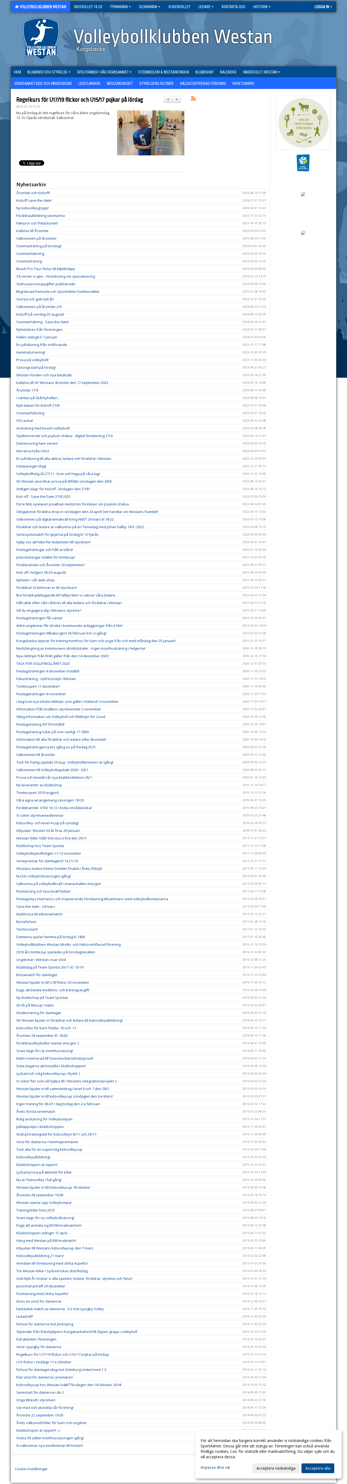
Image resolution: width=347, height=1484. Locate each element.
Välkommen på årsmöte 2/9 (39, 306)
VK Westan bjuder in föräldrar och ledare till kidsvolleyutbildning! (69, 1020)
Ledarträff (24, 1316)
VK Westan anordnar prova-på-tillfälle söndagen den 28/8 (63, 481)
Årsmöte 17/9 (27, 390)
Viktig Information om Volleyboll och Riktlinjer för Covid (60, 716)
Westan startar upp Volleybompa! (44, 1202)
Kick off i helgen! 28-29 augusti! (41, 572)
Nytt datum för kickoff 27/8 (37, 405)
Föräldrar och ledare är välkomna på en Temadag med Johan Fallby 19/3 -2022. (80, 526)
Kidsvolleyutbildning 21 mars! (40, 1255)
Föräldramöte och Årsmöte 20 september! (50, 564)
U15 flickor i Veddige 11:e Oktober (43, 1362)
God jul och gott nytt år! (35, 299)
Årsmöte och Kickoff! (33, 192)
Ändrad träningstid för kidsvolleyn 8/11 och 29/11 (56, 1134)
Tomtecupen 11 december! (38, 686)
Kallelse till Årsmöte (32, 230)
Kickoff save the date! (34, 200)
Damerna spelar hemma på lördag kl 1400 (50, 936)
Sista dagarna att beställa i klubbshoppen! (51, 1065)
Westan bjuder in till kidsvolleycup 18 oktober (53, 1187)
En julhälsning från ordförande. (42, 344)
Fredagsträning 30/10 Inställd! (40, 724)
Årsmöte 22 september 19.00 (39, 1415)
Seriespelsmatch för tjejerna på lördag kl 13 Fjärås (57, 534)
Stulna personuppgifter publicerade (45, 283)
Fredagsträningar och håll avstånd (44, 549)
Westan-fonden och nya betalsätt (44, 375)
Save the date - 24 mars (35, 906)
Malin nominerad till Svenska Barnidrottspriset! (54, 1058)
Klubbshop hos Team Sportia (40, 845)
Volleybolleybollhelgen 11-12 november (48, 853)
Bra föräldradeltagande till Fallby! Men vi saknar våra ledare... (66, 595)
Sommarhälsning (30, 253)
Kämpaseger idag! (31, 466)
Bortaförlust (26, 921)
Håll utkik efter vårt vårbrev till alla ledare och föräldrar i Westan (69, 602)
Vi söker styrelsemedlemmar (39, 815)
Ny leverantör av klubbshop (39, 785)
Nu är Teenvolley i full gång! (39, 1179)
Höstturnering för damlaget (38, 1012)
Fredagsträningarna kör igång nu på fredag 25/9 (55, 747)
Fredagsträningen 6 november (41, 693)
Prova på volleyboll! (32, 359)
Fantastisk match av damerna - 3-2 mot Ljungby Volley (60, 1308)
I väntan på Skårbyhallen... (38, 397)
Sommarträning (29, 261)
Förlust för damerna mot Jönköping (44, 1324)
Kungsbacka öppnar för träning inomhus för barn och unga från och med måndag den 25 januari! (96, 640)
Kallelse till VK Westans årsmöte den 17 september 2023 (62, 382)
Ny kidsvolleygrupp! (32, 208)
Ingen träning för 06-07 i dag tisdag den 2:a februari (58, 1103)
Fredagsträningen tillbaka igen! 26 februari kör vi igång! (61, 633)
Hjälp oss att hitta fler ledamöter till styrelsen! (53, 542)
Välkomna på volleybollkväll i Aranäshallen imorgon (58, 883)
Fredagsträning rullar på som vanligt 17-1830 (52, 731)
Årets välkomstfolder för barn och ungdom (51, 1422)
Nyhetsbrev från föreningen (39, 329)
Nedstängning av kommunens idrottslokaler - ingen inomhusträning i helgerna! (80, 648)
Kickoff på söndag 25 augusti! (40, 314)
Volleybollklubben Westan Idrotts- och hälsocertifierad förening (68, 944)
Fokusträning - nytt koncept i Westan (46, 678)
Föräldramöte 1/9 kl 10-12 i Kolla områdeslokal (54, 807)
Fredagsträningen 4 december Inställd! (47, 671)
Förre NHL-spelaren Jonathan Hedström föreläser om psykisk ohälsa (72, 504)
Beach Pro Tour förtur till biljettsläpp (45, 268)
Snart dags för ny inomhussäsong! (44, 1050)
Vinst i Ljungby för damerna (38, 1346)
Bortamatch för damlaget (36, 974)
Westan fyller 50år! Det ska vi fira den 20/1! (51, 838)
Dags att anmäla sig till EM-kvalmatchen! (49, 1225)
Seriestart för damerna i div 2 (40, 1392)
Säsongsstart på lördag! (36, 367)
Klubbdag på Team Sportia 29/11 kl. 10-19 (49, 967)
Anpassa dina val (215, 1467)
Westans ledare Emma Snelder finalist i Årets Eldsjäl (59, 868)
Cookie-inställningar (31, 1468)
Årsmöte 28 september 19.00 (39, 1195)
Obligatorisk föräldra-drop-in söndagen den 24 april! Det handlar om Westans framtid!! (87, 511)
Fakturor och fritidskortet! (37, 223)
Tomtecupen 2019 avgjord (37, 792)
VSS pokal (24, 420)
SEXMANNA (148, 7)
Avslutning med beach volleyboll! (43, 428)
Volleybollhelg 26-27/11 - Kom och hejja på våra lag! (58, 473)
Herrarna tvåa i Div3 (32, 450)
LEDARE (204, 7)
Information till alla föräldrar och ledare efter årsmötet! (61, 739)
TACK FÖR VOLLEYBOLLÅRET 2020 (43, 663)
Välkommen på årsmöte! (36, 238)
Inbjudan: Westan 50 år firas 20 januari (48, 830)
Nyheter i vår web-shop (35, 580)
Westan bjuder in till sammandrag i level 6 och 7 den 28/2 (62, 1088)
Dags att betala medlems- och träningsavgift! (52, 990)
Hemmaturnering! (30, 352)
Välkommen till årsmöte (35, 754)
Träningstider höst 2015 (35, 1210)
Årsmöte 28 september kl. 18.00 (42, 1035)
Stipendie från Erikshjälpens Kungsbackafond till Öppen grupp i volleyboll (76, 1331)
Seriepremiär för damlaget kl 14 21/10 (47, 860)
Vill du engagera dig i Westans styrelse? (48, 610)
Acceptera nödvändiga (275, 1468)
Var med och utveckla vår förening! (44, 1407)
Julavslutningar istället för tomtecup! (45, 557)
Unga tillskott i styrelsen (35, 1400)
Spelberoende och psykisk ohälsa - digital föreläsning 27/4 (64, 435)
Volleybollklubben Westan (42, 7)
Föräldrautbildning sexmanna (40, 215)
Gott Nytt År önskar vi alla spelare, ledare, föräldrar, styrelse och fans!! (74, 1278)
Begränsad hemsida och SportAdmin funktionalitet (57, 291)
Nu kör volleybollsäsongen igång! (43, 876)
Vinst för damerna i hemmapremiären (47, 1141)
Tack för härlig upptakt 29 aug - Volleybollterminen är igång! (64, 762)
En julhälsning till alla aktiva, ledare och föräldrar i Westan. (64, 458)
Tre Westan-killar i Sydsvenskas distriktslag (52, 1270)
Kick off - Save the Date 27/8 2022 (43, 496)
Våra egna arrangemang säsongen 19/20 (50, 800)
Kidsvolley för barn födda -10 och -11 (46, 1027)
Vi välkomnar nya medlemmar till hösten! (49, 1445)
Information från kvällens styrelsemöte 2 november (58, 709)
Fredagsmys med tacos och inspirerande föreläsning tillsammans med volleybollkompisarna (92, 898)
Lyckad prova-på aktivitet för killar (44, 1172)
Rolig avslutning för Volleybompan (44, 1119)
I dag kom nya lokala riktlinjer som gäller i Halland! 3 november (67, 701)
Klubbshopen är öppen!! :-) (38, 1430)
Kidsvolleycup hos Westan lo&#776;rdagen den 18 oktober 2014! (68, 1384)
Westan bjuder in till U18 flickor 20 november (52, 982)
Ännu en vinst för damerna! (38, 1301)
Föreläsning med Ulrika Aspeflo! (42, 1293)
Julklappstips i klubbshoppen (40, 1126)
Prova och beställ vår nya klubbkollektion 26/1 (54, 777)
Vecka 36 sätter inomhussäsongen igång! (50, 1437)
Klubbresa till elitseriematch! (39, 914)
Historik (260, 7)
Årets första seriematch (35, 1111)
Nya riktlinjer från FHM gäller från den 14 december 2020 (62, 655)
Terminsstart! (27, 929)
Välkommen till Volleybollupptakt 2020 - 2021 (52, 769)
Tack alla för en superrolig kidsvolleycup (49, 1149)
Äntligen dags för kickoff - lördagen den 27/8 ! (53, 488)
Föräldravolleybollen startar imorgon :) (47, 1043)
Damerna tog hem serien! (37, 443)
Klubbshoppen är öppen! (36, 1164)
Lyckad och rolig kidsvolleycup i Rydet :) (48, 1073)
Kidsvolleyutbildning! (33, 1157)
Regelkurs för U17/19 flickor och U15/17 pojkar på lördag (79, 100)
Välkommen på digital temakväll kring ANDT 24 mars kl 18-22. (65, 519)
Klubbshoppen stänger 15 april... (42, 1232)
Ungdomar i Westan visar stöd (41, 959)
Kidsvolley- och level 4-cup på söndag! (47, 822)
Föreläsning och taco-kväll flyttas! (43, 891)
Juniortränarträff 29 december (40, 1286)
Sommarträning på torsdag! (38, 245)
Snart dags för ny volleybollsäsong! (45, 1217)
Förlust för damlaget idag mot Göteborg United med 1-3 (61, 1369)
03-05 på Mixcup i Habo (35, 1005)
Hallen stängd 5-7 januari (36, 337)
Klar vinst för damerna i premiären (44, 1377)
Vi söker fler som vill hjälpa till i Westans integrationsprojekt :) (66, 1081)
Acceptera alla (318, 1468)
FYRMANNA (119, 7)
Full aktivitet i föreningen (36, 1339)
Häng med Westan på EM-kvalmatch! (46, 1240)
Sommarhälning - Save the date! (42, 321)
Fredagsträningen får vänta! (39, 618)
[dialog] (268, 1454)
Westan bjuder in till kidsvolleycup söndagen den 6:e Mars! (64, 1096)
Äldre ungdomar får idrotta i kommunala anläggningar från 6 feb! (69, 625)
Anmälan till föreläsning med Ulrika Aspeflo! (52, 1263)
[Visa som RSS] (193, 99)
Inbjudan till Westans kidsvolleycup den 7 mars (54, 1248)
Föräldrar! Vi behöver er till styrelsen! (46, 587)
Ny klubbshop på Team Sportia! (42, 997)
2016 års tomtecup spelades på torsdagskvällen (55, 952)
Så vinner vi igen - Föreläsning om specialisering (55, 276)
